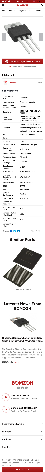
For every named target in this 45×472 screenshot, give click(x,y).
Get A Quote (24, 469)
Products (12, 10)
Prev (32, 231)
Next (38, 231)
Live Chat (24, 1)
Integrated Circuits (25, 10)
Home (4, 10)
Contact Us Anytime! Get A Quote (24, 61)
